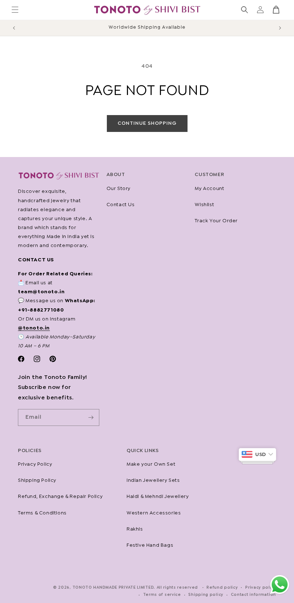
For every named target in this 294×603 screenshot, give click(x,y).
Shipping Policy (37, 480)
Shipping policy (205, 595)
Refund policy (222, 587)
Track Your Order (216, 221)
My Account (209, 188)
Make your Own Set (151, 464)
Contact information (253, 595)
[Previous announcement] (14, 28)
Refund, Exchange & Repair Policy (60, 496)
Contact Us (120, 205)
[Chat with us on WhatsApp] (279, 594)
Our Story (118, 188)
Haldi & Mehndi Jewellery (158, 496)
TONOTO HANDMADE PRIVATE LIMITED (113, 587)
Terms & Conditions (42, 513)
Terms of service (162, 595)
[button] (15, 10)
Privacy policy (260, 587)
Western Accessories (154, 513)
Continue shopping (147, 123)
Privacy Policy (35, 464)
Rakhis (135, 529)
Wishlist (204, 205)
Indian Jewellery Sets (153, 480)
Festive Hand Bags (150, 545)
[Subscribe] (91, 417)
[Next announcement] (280, 28)
